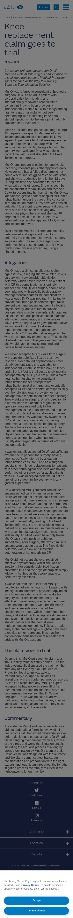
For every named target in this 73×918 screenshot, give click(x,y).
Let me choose (36, 910)
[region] (36, 894)
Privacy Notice (30, 885)
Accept (37, 900)
